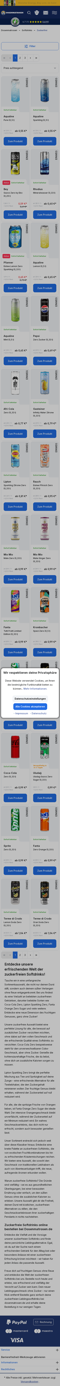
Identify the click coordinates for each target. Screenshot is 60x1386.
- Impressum (21, 713)
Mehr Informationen (35, 688)
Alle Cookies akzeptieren (30, 706)
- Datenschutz (38, 713)
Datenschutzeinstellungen (30, 698)
